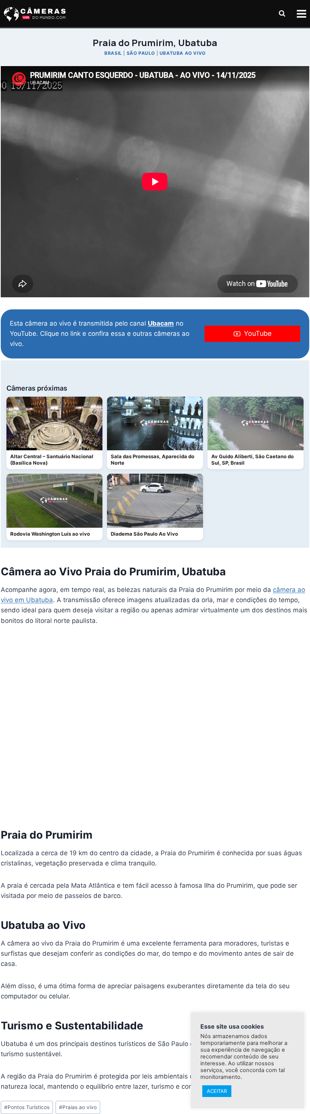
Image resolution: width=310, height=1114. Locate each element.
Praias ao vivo (78, 1107)
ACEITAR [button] (217, 1091)
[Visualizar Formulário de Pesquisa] (282, 13)
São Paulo (141, 53)
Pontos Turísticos (27, 1107)
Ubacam (161, 323)
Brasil (113, 53)
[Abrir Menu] (301, 13)
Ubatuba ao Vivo (183, 53)
